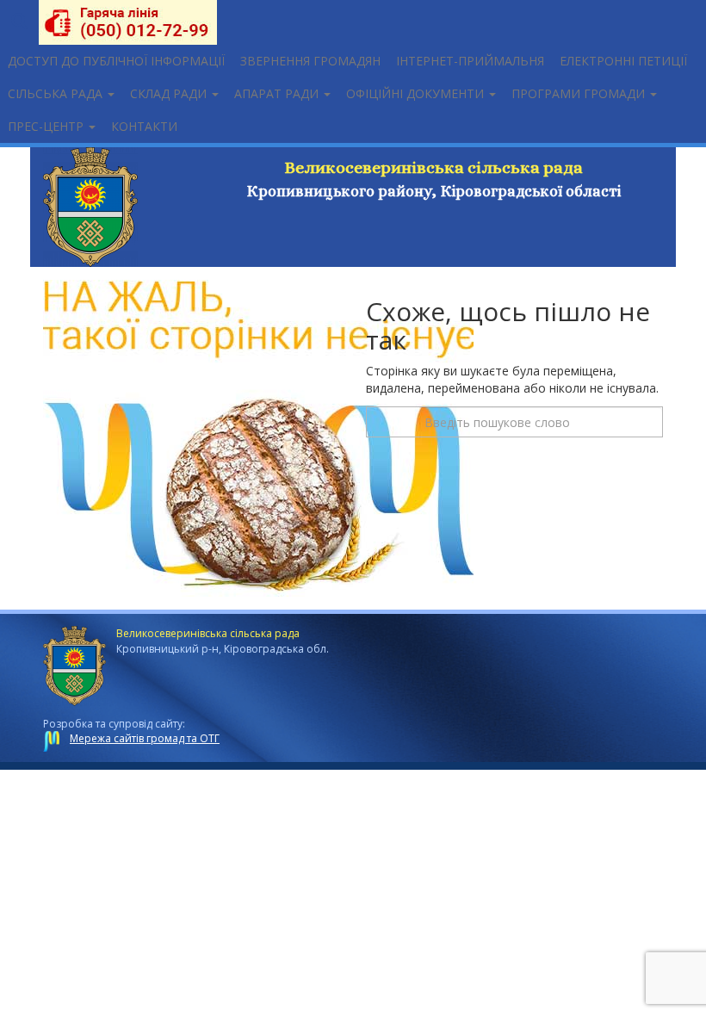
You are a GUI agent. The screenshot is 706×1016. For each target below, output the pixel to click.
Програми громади (579, 93)
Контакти (144, 126)
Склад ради (170, 93)
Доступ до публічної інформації (116, 61)
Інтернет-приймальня (470, 61)
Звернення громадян (310, 61)
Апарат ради (278, 93)
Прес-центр (47, 126)
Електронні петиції (623, 61)
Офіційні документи (416, 93)
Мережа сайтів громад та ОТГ (145, 738)
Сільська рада (57, 93)
